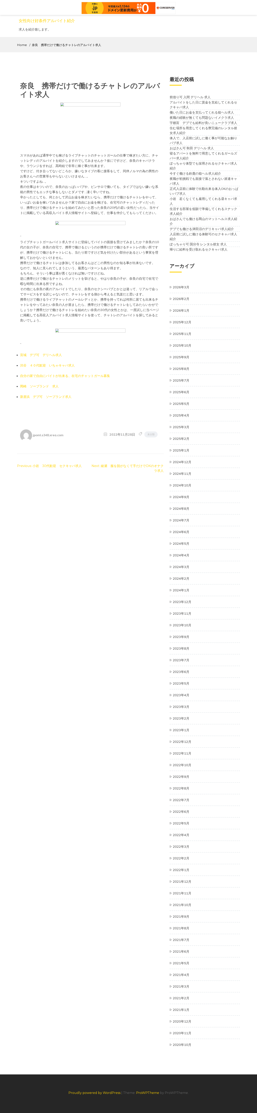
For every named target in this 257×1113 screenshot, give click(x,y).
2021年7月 (181, 940)
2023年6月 (181, 672)
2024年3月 (181, 567)
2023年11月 (182, 613)
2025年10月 (182, 345)
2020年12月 (182, 1021)
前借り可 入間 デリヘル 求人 (190, 97)
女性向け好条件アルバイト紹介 (47, 20)
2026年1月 (181, 310)
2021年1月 (181, 1010)
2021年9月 (181, 916)
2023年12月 (182, 602)
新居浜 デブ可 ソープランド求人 (45, 397)
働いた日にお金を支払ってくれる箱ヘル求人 (202, 112)
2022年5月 (181, 823)
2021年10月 (182, 905)
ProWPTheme (147, 1093)
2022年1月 (181, 870)
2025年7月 (181, 380)
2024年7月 (181, 520)
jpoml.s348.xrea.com (48, 435)
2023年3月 (181, 707)
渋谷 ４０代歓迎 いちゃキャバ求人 (47, 365)
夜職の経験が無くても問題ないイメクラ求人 (202, 118)
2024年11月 (182, 474)
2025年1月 (181, 450)
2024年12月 (182, 462)
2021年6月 (181, 951)
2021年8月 (181, 928)
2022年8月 (181, 788)
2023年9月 (181, 637)
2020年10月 (182, 1045)
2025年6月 (181, 392)
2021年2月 (181, 998)
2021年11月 (182, 893)
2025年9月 (181, 357)
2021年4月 (181, 975)
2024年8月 (181, 509)
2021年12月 (182, 882)
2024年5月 (181, 544)
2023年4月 (181, 695)
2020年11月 (182, 1033)
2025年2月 (181, 439)
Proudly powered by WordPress (94, 1093)
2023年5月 (181, 683)
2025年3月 (181, 427)
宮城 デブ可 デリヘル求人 (41, 355)
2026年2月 (181, 299)
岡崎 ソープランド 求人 (39, 386)
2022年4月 (181, 835)
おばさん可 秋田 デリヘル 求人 (192, 148)
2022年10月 (182, 765)
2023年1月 (181, 730)
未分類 (151, 434)
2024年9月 (181, 497)
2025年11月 (182, 334)
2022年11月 (182, 753)
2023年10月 (182, 625)
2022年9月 (181, 777)
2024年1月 (181, 590)
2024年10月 (182, 485)
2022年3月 (181, 847)
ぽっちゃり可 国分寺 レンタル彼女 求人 (198, 244)
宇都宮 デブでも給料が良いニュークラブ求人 (203, 123)
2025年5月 (181, 404)
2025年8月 (181, 369)
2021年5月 (181, 963)
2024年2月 (181, 578)
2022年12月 (182, 742)
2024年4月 (181, 555)
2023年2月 (181, 718)
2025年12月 (182, 322)
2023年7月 (181, 660)
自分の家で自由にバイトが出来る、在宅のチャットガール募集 (65, 376)
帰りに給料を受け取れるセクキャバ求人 (198, 249)
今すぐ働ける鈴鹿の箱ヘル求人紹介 (195, 173)
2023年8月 (181, 648)
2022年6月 (181, 812)
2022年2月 (181, 858)
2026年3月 (181, 287)
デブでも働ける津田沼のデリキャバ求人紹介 (202, 229)
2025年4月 (181, 415)
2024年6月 (181, 532)
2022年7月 (181, 800)
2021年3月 (181, 986)
